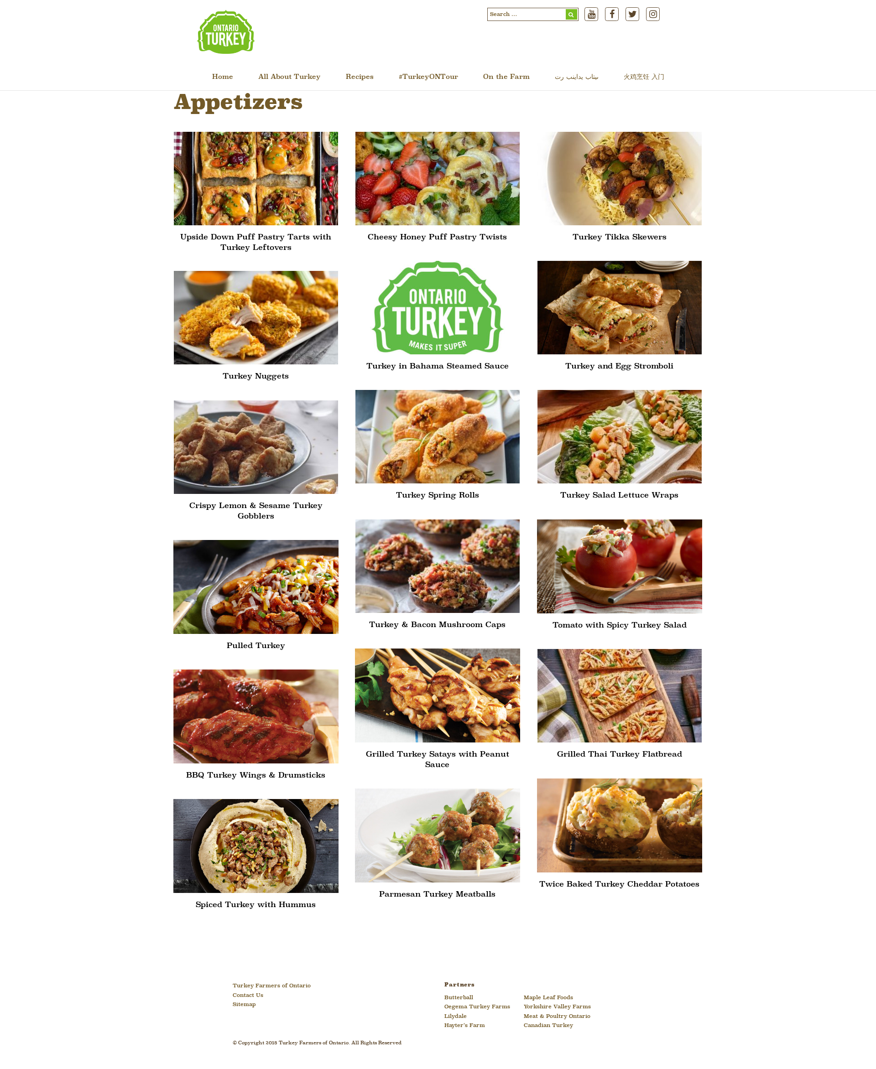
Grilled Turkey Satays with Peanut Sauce (437, 759)
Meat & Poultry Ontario (557, 1016)
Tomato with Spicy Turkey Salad (620, 625)
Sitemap (244, 1005)
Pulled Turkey (256, 646)
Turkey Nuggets (256, 376)
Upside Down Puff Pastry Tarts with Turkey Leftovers (255, 242)
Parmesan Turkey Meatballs (437, 894)
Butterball (458, 998)
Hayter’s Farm (464, 1026)
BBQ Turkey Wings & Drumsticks (255, 775)
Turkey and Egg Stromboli (619, 366)
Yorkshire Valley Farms (557, 1007)
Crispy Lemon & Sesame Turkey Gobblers (256, 511)
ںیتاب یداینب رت (577, 77)
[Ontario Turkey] (226, 51)
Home (222, 77)
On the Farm (506, 77)
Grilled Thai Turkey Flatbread (619, 754)
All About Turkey (289, 77)
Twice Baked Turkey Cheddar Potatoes (619, 884)
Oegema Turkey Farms (477, 1007)
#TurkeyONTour (428, 77)
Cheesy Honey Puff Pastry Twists (437, 237)
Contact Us (248, 995)
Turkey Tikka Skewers (620, 237)
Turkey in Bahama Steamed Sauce (437, 366)
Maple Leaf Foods (548, 998)
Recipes (360, 77)
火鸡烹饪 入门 (644, 77)
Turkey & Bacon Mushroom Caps (437, 625)
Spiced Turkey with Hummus (256, 905)
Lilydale (455, 1016)
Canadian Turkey (548, 1026)
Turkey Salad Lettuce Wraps (619, 495)
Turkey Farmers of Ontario (272, 986)
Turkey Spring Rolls (437, 495)
